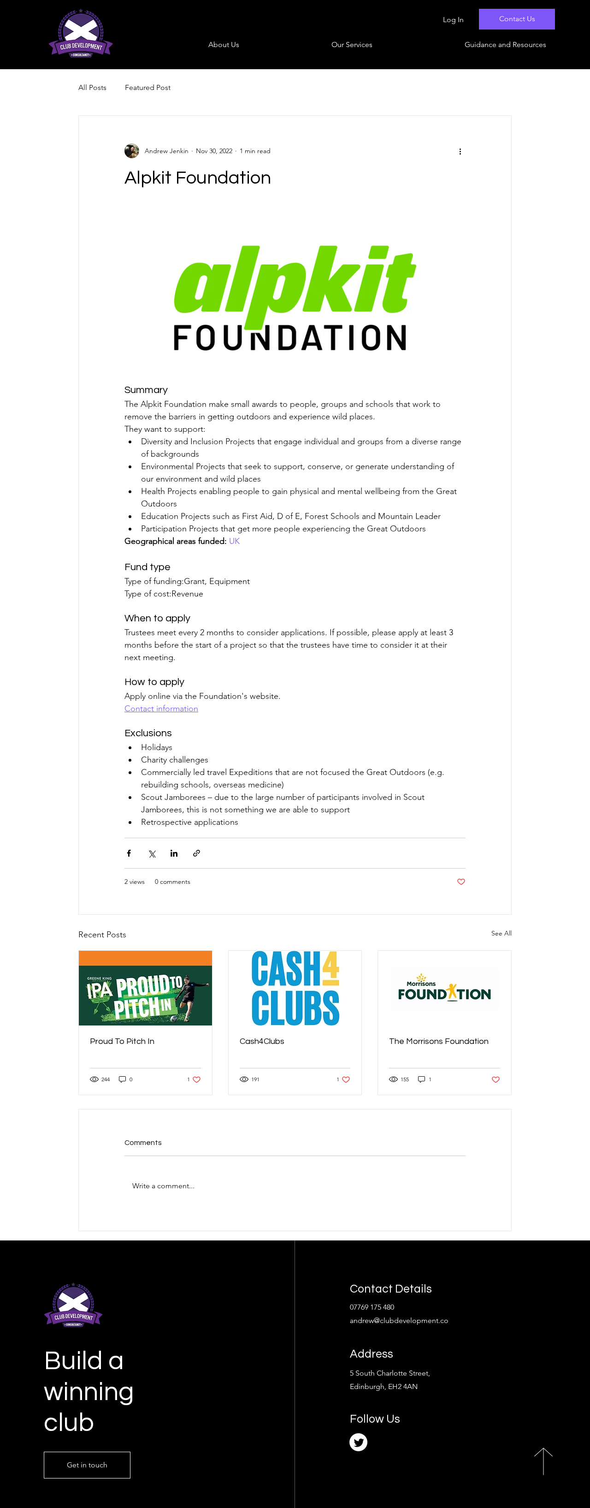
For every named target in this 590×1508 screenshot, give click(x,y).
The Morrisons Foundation (439, 1041)
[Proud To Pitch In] (145, 988)
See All (501, 933)
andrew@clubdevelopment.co (399, 1320)
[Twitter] (358, 1442)
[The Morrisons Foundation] (444, 988)
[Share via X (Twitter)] (151, 853)
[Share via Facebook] (128, 853)
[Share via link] (196, 853)
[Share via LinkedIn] (174, 853)
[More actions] (460, 150)
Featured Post (148, 87)
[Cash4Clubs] (295, 988)
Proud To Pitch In (122, 1041)
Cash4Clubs (262, 1041)
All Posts (92, 87)
